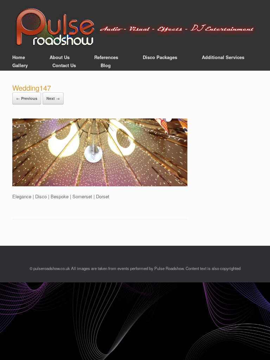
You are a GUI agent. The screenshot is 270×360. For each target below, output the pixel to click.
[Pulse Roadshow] (135, 27)
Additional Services (223, 57)
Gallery (20, 65)
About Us (60, 57)
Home (18, 57)
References (106, 57)
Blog (106, 65)
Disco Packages (160, 57)
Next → (53, 98)
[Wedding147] (99, 184)
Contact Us (64, 65)
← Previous (26, 98)
